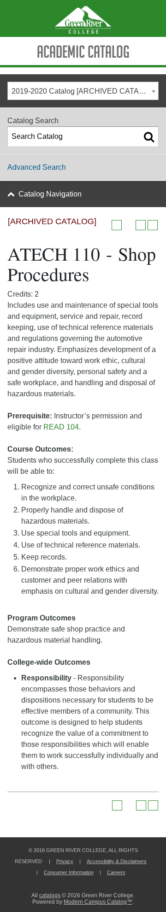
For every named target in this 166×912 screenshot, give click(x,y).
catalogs (49, 895)
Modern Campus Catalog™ (98, 902)
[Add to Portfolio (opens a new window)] (117, 225)
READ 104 (61, 427)
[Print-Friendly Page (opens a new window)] (141, 225)
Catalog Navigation (50, 194)
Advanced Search (36, 167)
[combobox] (83, 91)
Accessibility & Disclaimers (117, 861)
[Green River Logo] (83, 18)
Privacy (64, 861)
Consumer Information (69, 872)
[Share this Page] (129, 225)
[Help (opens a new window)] (153, 225)
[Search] (149, 136)
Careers (116, 872)
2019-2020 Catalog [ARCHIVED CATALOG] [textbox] (84, 91)
